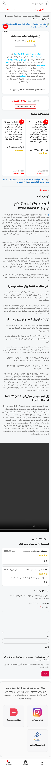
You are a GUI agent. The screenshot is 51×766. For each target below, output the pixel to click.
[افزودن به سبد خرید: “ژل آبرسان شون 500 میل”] (29, 122)
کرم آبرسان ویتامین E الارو (14, 147)
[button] (46, 25)
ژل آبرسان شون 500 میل (39, 150)
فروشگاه (37, 16)
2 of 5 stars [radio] (35, 603)
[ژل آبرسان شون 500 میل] (37, 133)
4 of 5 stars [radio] (32, 603)
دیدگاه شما (44, 607)
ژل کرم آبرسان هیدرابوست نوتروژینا (30, 179)
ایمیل (47, 646)
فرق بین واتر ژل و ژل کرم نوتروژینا (31, 206)
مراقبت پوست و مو (26, 16)
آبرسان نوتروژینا (31, 396)
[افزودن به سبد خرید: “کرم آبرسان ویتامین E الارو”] (5, 122)
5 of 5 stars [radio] (30, 603)
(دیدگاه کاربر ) (20, 41)
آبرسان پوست (13, 16)
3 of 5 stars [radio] (33, 603)
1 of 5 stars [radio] (37, 603)
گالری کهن (45, 16)
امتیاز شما (45, 603)
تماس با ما (12, 9)
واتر (47, 214)
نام (48, 636)
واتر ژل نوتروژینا (22, 182)
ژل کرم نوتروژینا (11, 179)
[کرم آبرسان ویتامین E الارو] (13, 132)
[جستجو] (4, 3)
